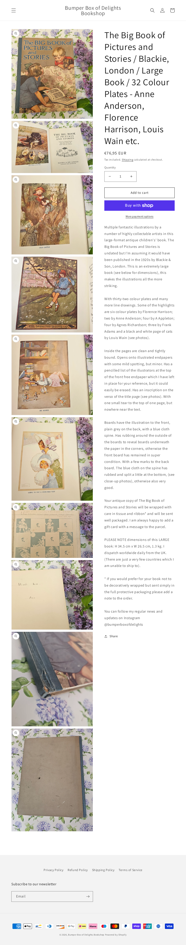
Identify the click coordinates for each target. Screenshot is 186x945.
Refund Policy (78, 870)
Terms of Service (130, 870)
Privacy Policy (53, 870)
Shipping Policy (103, 870)
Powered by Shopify (116, 934)
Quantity (110, 167)
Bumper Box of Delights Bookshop (86, 934)
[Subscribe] (88, 896)
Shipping (127, 159)
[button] (14, 10)
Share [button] (114, 636)
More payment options (140, 216)
